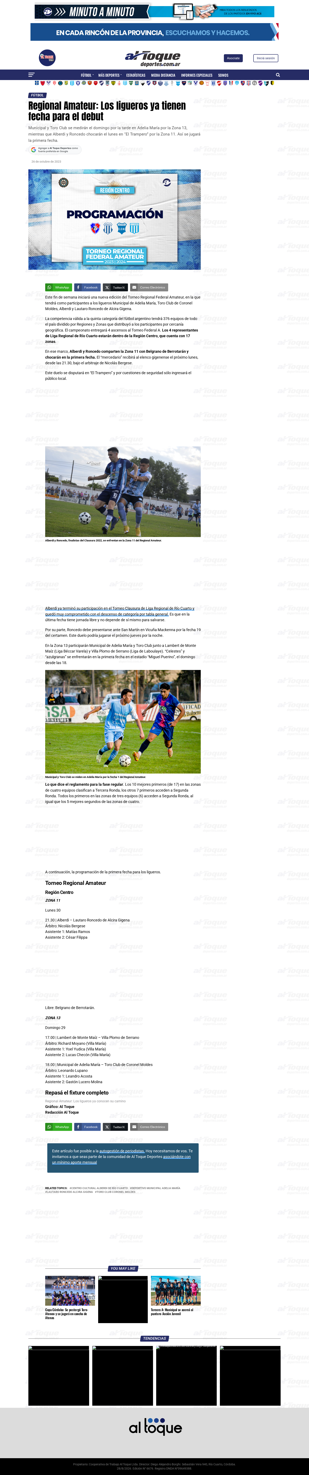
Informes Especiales (196, 75)
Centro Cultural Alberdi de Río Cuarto (99, 1188)
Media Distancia (163, 75)
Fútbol (86, 75)
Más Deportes (108, 75)
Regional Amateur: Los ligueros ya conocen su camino (85, 1101)
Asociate (233, 58)
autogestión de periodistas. (122, 1151)
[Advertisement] (123, 415)
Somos (223, 75)
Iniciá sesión (266, 58)
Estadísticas (135, 75)
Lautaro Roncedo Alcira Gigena (70, 1192)
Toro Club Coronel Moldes (116, 1192)
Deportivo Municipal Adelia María (156, 1188)
